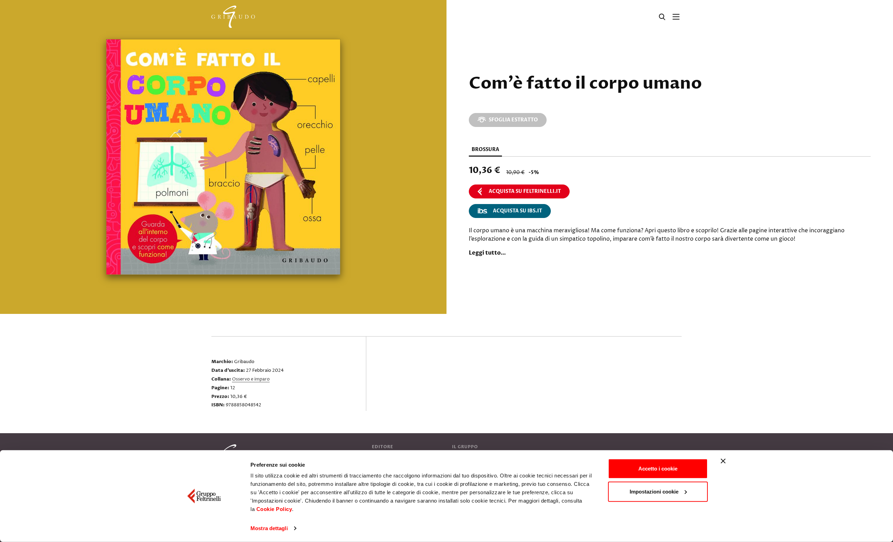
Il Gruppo (465, 447)
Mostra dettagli (269, 528)
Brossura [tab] (485, 149)
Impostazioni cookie (654, 491)
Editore (382, 447)
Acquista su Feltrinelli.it (525, 191)
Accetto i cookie (657, 469)
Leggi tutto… (487, 253)
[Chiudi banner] (723, 461)
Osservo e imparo (251, 379)
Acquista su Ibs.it (517, 211)
